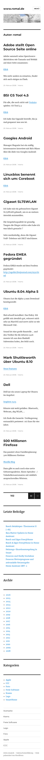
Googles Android (17, 138)
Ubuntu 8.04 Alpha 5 (20, 292)
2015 (8, 628)
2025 (8, 598)
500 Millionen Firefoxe (14, 443)
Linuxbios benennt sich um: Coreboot (19, 176)
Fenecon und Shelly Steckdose (20, 556)
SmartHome (11, 700)
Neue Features (10, 369)
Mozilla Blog (9, 462)
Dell (6, 385)
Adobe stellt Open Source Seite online (19, 47)
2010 (8, 644)
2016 (8, 624)
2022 (8, 608)
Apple (8, 680)
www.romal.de (13, 8)
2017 (8, 621)
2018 (8, 618)
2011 (8, 641)
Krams (20, 85)
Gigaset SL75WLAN (19, 202)
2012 (8, 638)
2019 (8, 614)
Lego (8, 696)
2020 (8, 611)
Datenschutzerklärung (24, 753)
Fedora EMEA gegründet (14, 256)
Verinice (33, 102)
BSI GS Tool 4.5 (16, 95)
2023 (8, 605)
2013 (8, 634)
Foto (8, 686)
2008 (8, 651)
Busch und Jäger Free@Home (19, 539)
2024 (8, 601)
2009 (8, 647)
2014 (8, 631)
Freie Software (12, 690)
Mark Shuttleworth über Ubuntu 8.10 (19, 359)
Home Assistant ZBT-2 (16, 566)
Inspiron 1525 (9, 401)
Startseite (8, 711)
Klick (5, 69)
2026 (8, 595)
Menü (36, 9)
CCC (7, 683)
